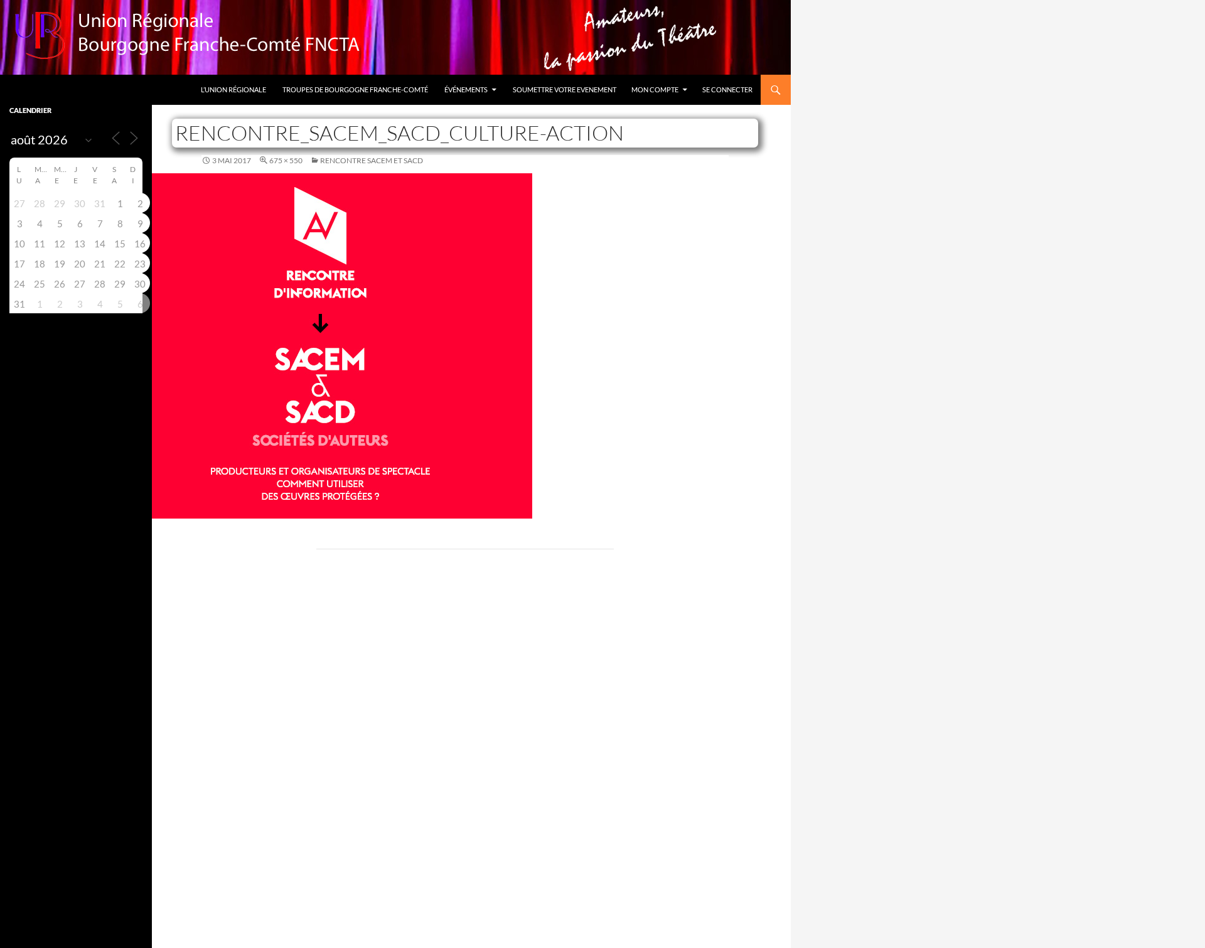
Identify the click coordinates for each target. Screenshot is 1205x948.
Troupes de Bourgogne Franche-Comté (355, 89)
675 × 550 (286, 160)
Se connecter (727, 89)
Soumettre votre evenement (564, 89)
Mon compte (654, 89)
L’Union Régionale (233, 89)
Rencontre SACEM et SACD (371, 160)
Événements (466, 89)
